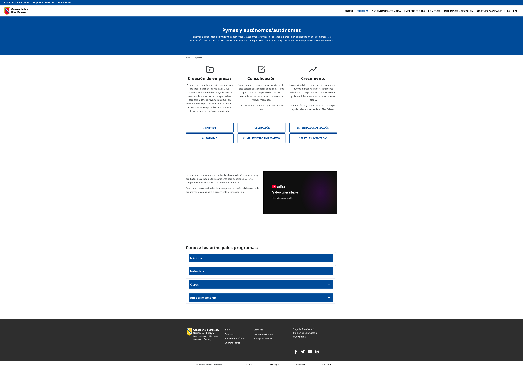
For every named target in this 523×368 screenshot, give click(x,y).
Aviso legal (274, 364)
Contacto (248, 364)
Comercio (434, 11)
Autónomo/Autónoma (386, 11)
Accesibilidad (326, 364)
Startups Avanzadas (489, 11)
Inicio (349, 11)
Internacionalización (458, 11)
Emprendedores (414, 11)
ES (508, 11)
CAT (515, 11)
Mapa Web (300, 364)
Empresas (363, 11)
